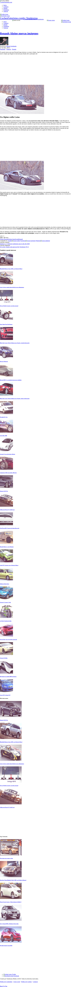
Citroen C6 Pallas (3, 658)
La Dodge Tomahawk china (5, 620)
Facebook (16, 976)
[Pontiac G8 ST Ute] (6, 487)
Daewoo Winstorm (4, 361)
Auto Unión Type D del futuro (6, 324)
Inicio (5, 5)
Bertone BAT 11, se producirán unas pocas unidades (10, 380)
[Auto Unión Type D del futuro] (6, 321)
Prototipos (6, 10)
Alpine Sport (11, 239)
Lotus (16, 239)
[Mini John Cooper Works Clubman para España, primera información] (6, 395)
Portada (14, 49)
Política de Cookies (26, 981)
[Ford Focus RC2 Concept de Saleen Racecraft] (6, 524)
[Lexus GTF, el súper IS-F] (6, 691)
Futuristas (2, 49)
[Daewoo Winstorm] (6, 358)
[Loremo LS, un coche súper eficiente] (6, 450)
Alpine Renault (4, 239)
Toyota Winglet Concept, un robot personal (9, 305)
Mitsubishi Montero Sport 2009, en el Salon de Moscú (11, 268)
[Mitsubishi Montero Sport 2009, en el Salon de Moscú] (6, 265)
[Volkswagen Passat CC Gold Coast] (6, 506)
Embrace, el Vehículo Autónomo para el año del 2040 (15, 244)
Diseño (5, 8)
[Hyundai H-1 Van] (6, 413)
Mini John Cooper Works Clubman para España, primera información (14, 398)
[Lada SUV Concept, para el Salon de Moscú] (6, 562)
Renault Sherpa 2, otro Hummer (7, 546)
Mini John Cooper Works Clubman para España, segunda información (14, 342)
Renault (20, 239)
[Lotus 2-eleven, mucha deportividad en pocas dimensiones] (6, 284)
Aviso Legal (16, 981)
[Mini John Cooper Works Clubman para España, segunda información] (6, 339)
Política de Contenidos (6, 981)
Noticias (5, 11)
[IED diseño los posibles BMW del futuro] (6, 673)
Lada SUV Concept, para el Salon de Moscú (9, 565)
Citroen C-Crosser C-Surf (5, 602)
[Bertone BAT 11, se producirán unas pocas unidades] (6, 376)
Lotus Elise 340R (3, 435)
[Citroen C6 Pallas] (6, 654)
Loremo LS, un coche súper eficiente (7, 454)
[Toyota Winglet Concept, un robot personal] (6, 302)
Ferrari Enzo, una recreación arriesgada (8, 639)
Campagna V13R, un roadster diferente (8, 472)
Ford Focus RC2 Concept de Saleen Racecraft (9, 528)
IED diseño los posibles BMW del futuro (8, 676)
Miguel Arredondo (11, 46)
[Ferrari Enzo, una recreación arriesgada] (6, 636)
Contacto (5, 6)
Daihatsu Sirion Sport (4, 583)
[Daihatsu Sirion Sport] (6, 580)
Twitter (14, 974)
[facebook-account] (5, 16)
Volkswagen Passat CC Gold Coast (7, 509)
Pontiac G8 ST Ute (4, 491)
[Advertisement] (35, 68)
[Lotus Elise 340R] (6, 432)
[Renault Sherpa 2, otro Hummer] (6, 543)
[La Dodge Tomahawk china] (6, 617)
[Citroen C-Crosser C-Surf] (6, 599)
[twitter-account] (4, 14)
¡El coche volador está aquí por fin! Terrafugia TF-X (14, 247)
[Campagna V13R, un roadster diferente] (6, 469)
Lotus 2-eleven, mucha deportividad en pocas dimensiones (12, 287)
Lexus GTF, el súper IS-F (5, 695)
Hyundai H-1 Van (3, 417)
